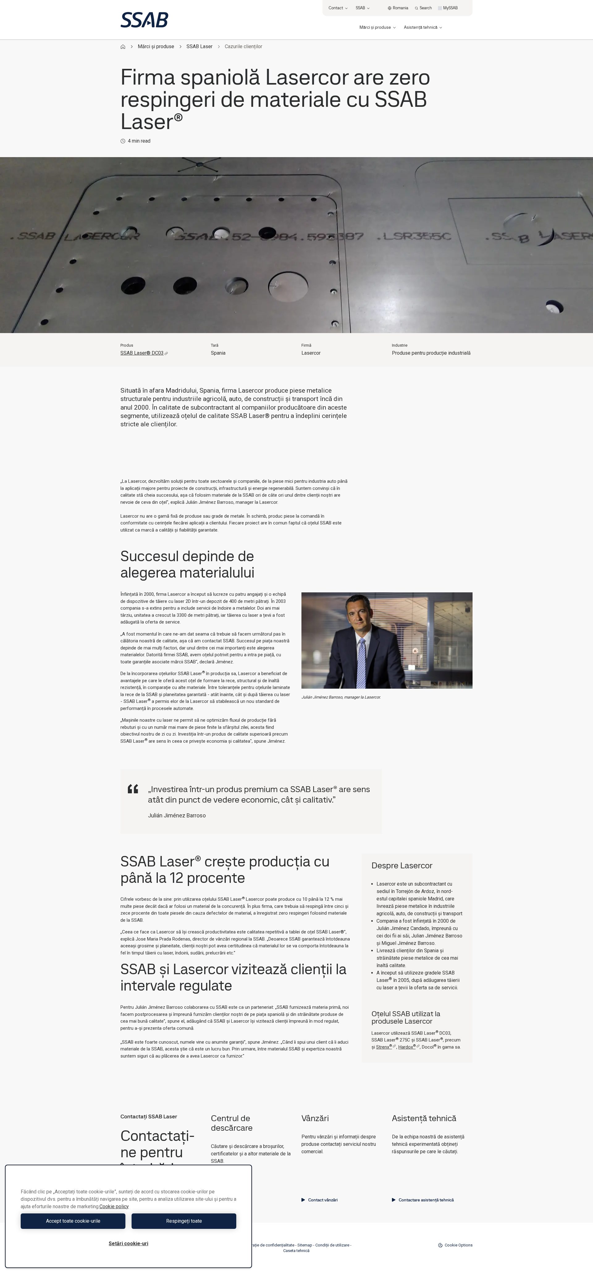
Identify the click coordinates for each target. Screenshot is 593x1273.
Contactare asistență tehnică (426, 1200)
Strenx (384, 1047)
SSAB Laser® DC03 (142, 353)
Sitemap (304, 1245)
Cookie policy (114, 1206)
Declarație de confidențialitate (267, 1245)
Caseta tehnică (296, 1250)
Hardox (407, 1047)
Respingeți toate (184, 1221)
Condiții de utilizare (332, 1245)
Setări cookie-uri (128, 1243)
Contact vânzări (323, 1200)
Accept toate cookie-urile (73, 1221)
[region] (128, 1216)
